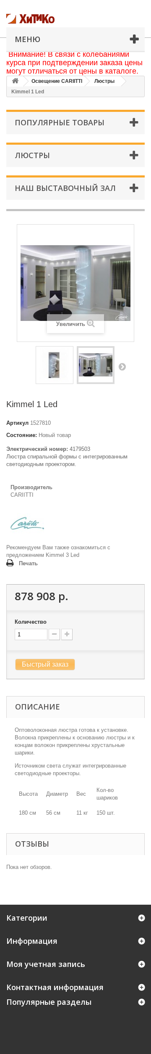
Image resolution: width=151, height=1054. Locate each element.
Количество (31, 622)
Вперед (122, 366)
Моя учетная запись (45, 964)
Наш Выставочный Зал (65, 188)
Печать (28, 563)
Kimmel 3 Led (62, 555)
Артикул (17, 423)
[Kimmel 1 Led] (54, 365)
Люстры (104, 81)
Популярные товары (59, 122)
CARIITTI (22, 495)
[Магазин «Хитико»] (48, 19)
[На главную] (15, 81)
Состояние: (21, 435)
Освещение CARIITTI (56, 81)
